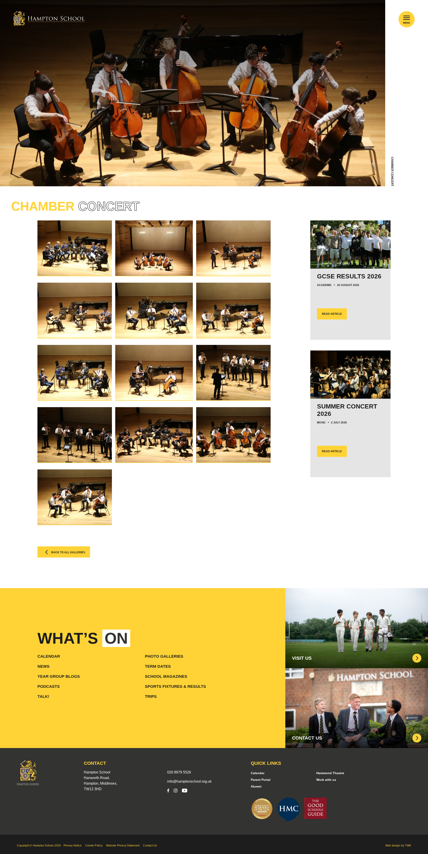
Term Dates (158, 666)
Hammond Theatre (330, 773)
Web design (392, 845)
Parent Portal (260, 779)
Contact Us (150, 845)
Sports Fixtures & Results (175, 686)
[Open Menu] (406, 18)
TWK (408, 845)
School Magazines (166, 676)
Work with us (326, 779)
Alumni (256, 786)
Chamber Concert (392, 171)
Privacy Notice (73, 845)
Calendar (48, 656)
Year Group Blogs (58, 676)
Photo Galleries (164, 656)
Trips (151, 696)
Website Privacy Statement (123, 845)
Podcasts (48, 686)
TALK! (43, 696)
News (43, 666)
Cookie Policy (94, 845)
